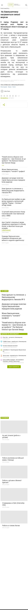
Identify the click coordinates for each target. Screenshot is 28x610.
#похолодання (4, 87)
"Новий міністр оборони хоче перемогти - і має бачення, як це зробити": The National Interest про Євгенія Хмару (14, 160)
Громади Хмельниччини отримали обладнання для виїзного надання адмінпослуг (13, 238)
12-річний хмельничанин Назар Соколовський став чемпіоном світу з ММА (13, 214)
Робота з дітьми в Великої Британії (11, 481)
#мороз (10, 87)
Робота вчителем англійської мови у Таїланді (13, 459)
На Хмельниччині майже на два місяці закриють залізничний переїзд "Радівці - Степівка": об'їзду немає (13, 202)
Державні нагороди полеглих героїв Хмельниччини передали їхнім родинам (13, 180)
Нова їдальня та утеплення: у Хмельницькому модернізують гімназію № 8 (13, 191)
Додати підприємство (14, 366)
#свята (14, 87)
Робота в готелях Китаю (11, 526)
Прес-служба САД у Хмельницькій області (12, 84)
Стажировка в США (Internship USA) (13, 504)
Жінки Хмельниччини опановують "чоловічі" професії (13, 170)
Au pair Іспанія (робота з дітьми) (11, 436)
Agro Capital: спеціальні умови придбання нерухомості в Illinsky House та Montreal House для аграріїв (14, 225)
